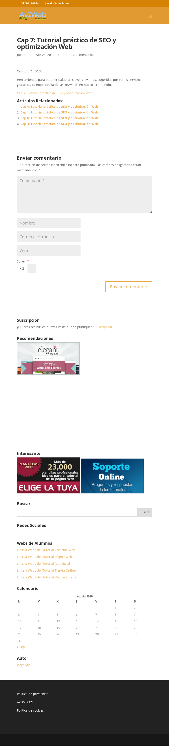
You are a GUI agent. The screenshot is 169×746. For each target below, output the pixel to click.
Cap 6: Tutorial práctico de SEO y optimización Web (59, 118)
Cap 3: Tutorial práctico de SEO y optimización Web (59, 124)
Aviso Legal (25, 702)
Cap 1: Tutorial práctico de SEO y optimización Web (59, 112)
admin (27, 55)
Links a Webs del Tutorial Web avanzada (46, 577)
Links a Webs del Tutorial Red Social (43, 563)
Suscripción (103, 327)
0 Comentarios (83, 55)
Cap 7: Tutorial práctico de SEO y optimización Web (54, 93)
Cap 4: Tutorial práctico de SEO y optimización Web (59, 106)
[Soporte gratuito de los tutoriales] (112, 492)
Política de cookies (30, 710)
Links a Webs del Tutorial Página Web (44, 557)
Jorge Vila (24, 665)
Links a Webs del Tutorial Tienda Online (46, 570)
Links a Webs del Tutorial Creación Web (46, 550)
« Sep (21, 647)
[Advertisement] (84, 414)
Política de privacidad (33, 694)
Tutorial (63, 55)
